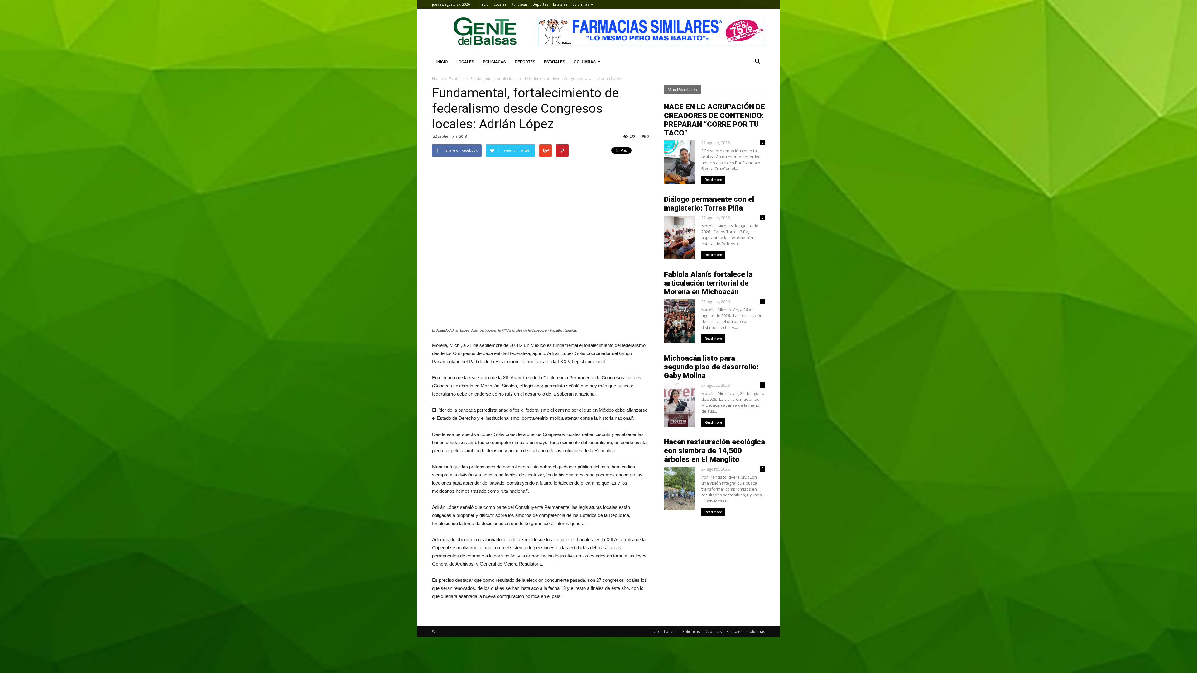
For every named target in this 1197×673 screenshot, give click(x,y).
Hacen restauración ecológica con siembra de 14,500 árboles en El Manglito (714, 451)
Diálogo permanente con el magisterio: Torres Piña (709, 203)
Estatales (560, 4)
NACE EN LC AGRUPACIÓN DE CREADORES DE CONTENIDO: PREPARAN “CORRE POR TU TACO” (714, 119)
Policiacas (519, 4)
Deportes (540, 4)
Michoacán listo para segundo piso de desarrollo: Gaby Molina (711, 367)
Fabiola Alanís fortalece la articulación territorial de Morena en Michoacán (708, 283)
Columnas (580, 4)
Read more (713, 180)
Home (437, 78)
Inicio (484, 4)
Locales (500, 4)
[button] (757, 61)
